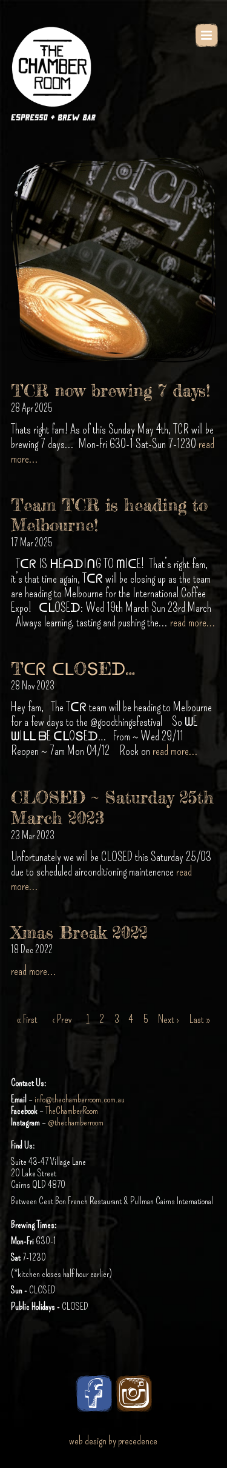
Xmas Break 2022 (79, 932)
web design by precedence (113, 1440)
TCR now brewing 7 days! (110, 390)
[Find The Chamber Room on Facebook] (94, 1393)
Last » (200, 1019)
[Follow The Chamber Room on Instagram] (134, 1393)
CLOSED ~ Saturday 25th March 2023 (112, 807)
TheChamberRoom (71, 1110)
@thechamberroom (76, 1122)
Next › (168, 1019)
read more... (192, 622)
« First (27, 1019)
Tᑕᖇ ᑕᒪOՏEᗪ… (73, 669)
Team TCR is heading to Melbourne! (109, 515)
